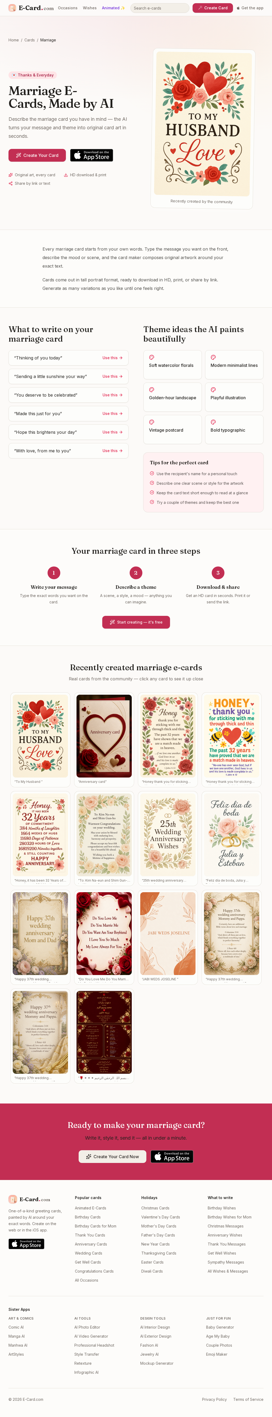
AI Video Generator (91, 1336)
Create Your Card (40, 155)
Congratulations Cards (94, 1271)
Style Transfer (86, 1354)
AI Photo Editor (87, 1327)
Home (13, 40)
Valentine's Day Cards (160, 1217)
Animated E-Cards (90, 1208)
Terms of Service (248, 1399)
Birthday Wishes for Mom (230, 1217)
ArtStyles (16, 1354)
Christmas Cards (155, 1208)
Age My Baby (218, 1336)
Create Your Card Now (116, 1156)
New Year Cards (155, 1244)
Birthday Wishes (222, 1208)
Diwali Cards (152, 1271)
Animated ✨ (113, 8)
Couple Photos (219, 1345)
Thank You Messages (227, 1244)
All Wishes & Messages (228, 1271)
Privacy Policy (214, 1399)
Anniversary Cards (91, 1244)
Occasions (68, 8)
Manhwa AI (17, 1345)
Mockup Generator (156, 1363)
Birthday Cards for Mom (95, 1226)
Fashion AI (149, 1345)
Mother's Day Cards (158, 1226)
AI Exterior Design (155, 1336)
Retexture (83, 1363)
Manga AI (16, 1336)
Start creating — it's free (140, 622)
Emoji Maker (216, 1354)
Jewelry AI (149, 1354)
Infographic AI (86, 1372)
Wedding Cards (88, 1253)
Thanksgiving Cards (158, 1253)
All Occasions (86, 1280)
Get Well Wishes (222, 1253)
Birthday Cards (88, 1217)
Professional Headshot (94, 1345)
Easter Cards (152, 1262)
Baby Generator (220, 1327)
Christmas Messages (226, 1226)
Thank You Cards (90, 1235)
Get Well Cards (88, 1262)
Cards (29, 40)
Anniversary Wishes (225, 1235)
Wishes (90, 8)
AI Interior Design (155, 1327)
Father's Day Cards (158, 1235)
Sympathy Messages (226, 1262)
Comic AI (16, 1327)
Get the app (252, 8)
